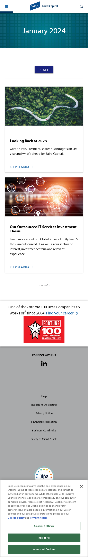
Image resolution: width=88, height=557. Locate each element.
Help (44, 396)
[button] (6, 6)
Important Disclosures (44, 405)
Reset (44, 70)
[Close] (81, 486)
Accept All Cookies (44, 549)
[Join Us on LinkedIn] (44, 364)
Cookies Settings (44, 525)
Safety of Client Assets (44, 439)
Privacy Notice (44, 413)
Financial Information (44, 422)
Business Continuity (44, 430)
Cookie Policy (16, 517)
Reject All (44, 537)
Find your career (60, 312)
